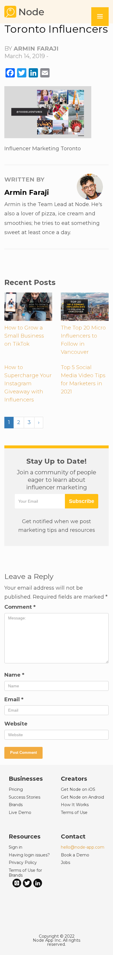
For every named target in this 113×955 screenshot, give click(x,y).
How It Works (75, 804)
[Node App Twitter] (27, 882)
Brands (16, 804)
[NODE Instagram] (16, 882)
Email (13, 699)
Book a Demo (75, 855)
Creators (74, 778)
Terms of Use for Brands (25, 873)
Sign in (15, 847)
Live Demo (20, 812)
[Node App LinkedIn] (37, 882)
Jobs (65, 862)
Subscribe (81, 501)
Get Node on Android (82, 797)
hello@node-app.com (82, 847)
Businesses (26, 778)
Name (14, 675)
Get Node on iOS (78, 789)
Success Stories (24, 797)
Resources (25, 836)
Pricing (16, 789)
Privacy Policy (23, 862)
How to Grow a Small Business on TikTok (24, 336)
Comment (20, 607)
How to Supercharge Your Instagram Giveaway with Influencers (28, 383)
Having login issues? (29, 855)
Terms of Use (74, 812)
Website (16, 724)
